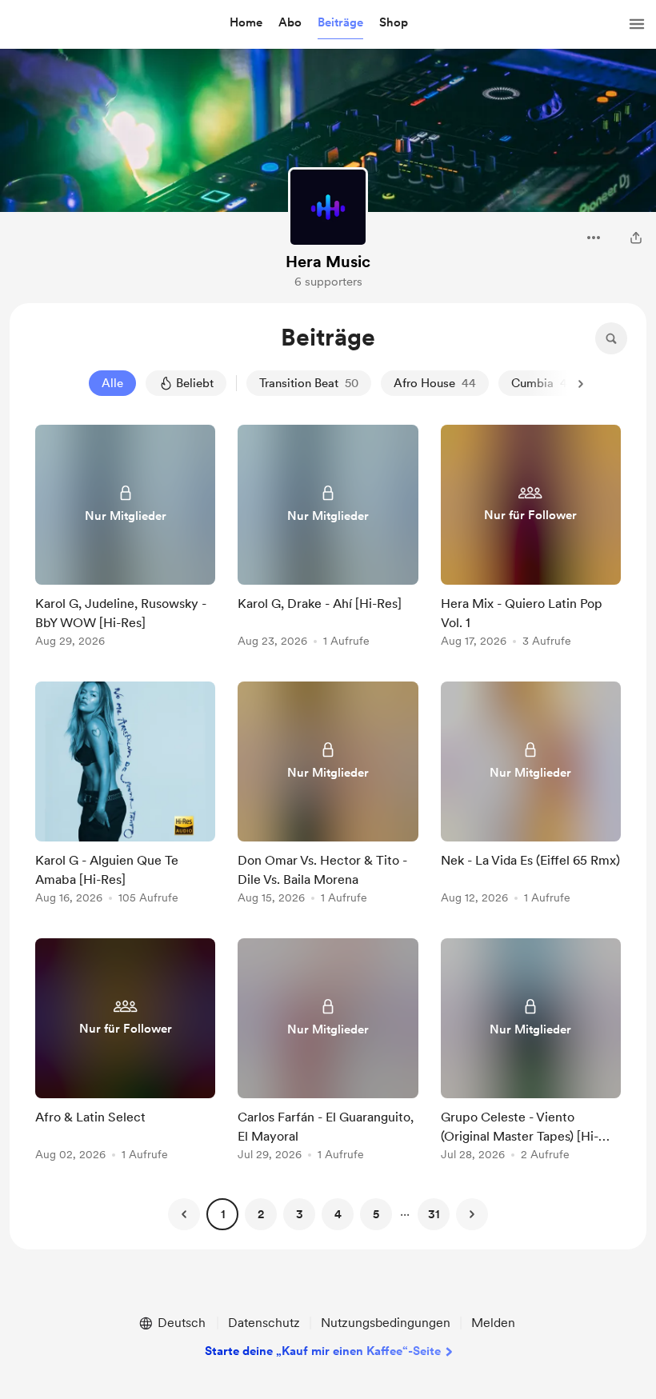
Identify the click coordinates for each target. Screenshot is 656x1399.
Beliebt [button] (195, 383)
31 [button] (433, 1214)
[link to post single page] (125, 538)
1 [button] (223, 1214)
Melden (493, 1322)
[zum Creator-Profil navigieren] (328, 207)
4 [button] (338, 1214)
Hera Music (328, 261)
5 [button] (376, 1214)
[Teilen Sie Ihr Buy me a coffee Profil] (636, 237)
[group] (125, 538)
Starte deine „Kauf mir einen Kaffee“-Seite (323, 1351)
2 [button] (261, 1214)
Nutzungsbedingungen (385, 1322)
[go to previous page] (184, 1214)
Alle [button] (112, 383)
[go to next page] (472, 1214)
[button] (246, 23)
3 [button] (299, 1214)
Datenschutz (264, 1322)
